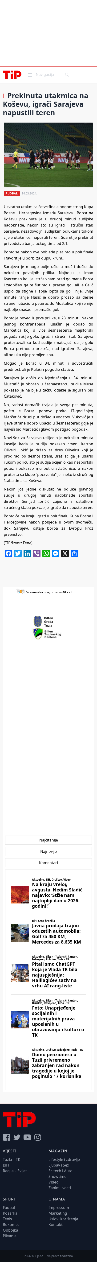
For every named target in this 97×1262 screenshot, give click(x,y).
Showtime (57, 1176)
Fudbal (12, 193)
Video (53, 1182)
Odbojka (10, 1230)
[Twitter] (17, 1137)
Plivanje (9, 1235)
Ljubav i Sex (58, 1165)
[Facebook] (6, 1137)
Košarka (10, 1213)
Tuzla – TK (11, 1159)
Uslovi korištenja (63, 1218)
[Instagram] (37, 1137)
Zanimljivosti (59, 1187)
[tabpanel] (48, 979)
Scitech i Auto (60, 1170)
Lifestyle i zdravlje (64, 1159)
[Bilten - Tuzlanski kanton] (49, 634)
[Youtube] (27, 1137)
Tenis (7, 1218)
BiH (6, 1165)
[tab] (48, 840)
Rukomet (11, 1224)
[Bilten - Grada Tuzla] (48, 621)
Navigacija (40, 74)
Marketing (57, 1213)
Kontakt (55, 1224)
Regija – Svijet (15, 1170)
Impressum (58, 1207)
